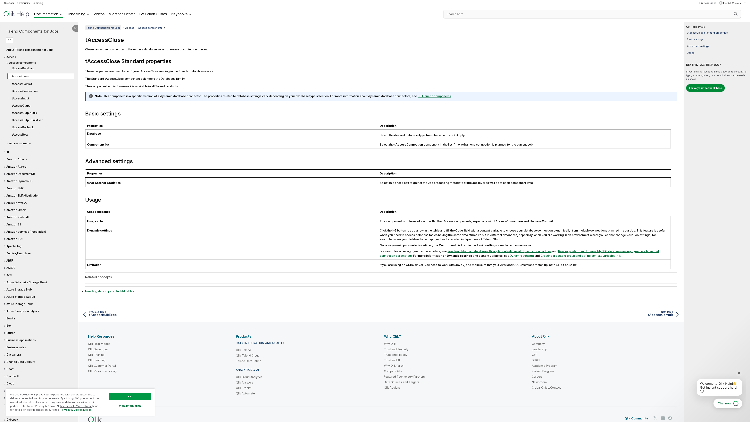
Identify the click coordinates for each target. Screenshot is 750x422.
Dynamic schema (522, 255)
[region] (80, 402)
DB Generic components (434, 96)
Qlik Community (636, 418)
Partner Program (543, 371)
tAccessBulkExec (23, 68)
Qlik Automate (245, 393)
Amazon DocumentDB (20, 173)
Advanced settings (698, 46)
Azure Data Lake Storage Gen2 (26, 282)
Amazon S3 (13, 224)
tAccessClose (20, 76)
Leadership (539, 349)
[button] (736, 14)
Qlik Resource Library (102, 371)
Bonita (10, 318)
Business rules (16, 347)
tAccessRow (20, 134)
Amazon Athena (16, 159)
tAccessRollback (23, 127)
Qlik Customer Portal (102, 365)
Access (11, 57)
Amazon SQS (14, 239)
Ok (130, 396)
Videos (99, 14)
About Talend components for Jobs (29, 49)
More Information (130, 405)
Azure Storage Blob (19, 289)
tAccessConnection (25, 91)
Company (538, 343)
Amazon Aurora (16, 166)
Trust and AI (392, 360)
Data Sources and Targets (401, 382)
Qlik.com (9, 2)
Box (8, 325)
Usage (691, 52)
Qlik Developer (98, 349)
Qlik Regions (392, 387)
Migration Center (121, 14)
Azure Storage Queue (20, 296)
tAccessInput (20, 98)
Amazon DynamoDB (19, 181)
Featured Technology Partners (404, 376)
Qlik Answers (245, 382)
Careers (537, 376)
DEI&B (536, 360)
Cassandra (13, 354)
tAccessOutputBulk (24, 112)
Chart (10, 369)
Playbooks (179, 14)
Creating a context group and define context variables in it (581, 255)
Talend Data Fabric (248, 361)
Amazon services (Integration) (26, 231)
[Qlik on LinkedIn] (663, 418)
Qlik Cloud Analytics (249, 377)
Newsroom (539, 382)
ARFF (9, 260)
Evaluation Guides (153, 14)
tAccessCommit (22, 84)
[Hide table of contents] (75, 28)
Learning (38, 2)
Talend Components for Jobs (32, 31)
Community (23, 2)
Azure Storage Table (19, 304)
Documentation (46, 14)
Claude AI (12, 376)
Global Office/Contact (546, 387)
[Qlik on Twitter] (655, 418)
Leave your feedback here (705, 87)
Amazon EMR (15, 188)
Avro (9, 275)
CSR (534, 354)
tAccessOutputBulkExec (27, 120)
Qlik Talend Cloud (248, 355)
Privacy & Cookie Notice (76, 409)
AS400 (10, 267)
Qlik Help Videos (99, 343)
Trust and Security (396, 349)
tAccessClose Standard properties (707, 32)
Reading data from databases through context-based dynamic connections (500, 251)
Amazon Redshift (17, 217)
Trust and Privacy (395, 354)
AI (7, 152)
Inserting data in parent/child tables (109, 291)
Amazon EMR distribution (22, 195)
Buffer (10, 332)
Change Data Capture (20, 361)
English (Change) (733, 3)
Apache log (13, 246)
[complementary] (717, 222)
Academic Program (545, 365)
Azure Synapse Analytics (22, 311)
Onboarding (76, 14)
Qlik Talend (243, 350)
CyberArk (12, 419)
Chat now (724, 403)
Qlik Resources (707, 2)
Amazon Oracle (16, 210)
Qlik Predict (243, 388)
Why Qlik (390, 343)
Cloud (10, 383)
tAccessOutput (21, 105)
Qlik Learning (96, 360)
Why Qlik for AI (394, 365)
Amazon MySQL (16, 202)
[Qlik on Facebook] (670, 418)
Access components (22, 62)
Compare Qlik (393, 371)
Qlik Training (96, 354)
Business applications (21, 340)
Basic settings (695, 39)
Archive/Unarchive (18, 253)
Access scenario (20, 143)
